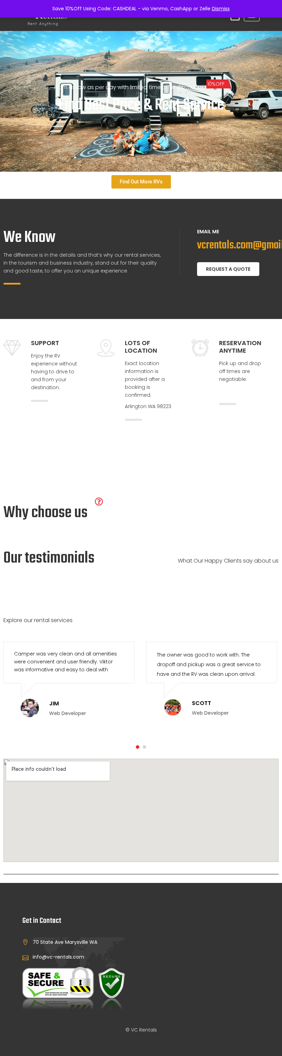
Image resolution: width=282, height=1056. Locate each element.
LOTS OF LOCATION (141, 347)
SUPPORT (45, 343)
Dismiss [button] (221, 8)
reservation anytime (240, 347)
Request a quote (228, 269)
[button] (137, 747)
